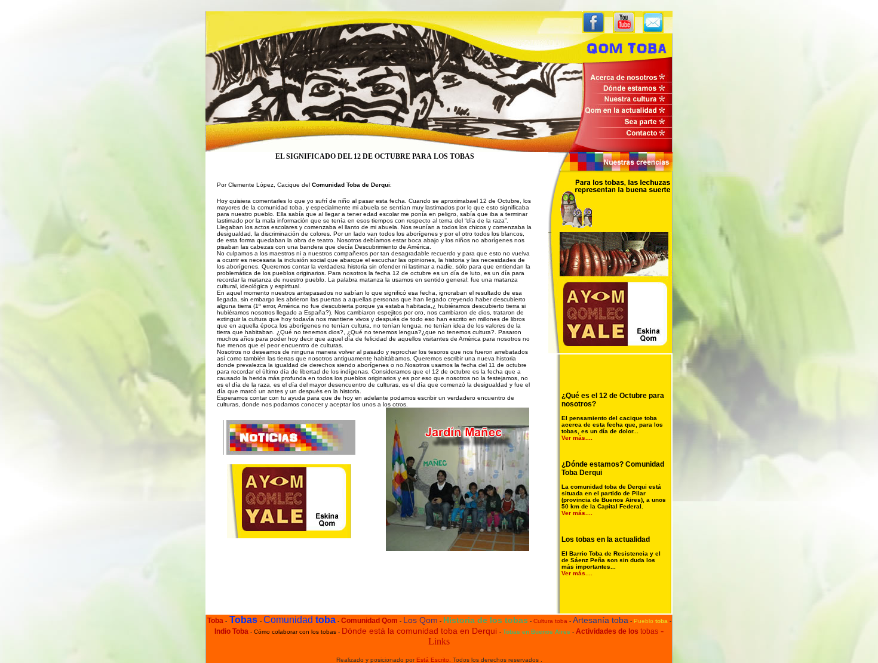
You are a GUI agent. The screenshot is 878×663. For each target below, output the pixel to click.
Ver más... (576, 437)
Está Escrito (432, 659)
